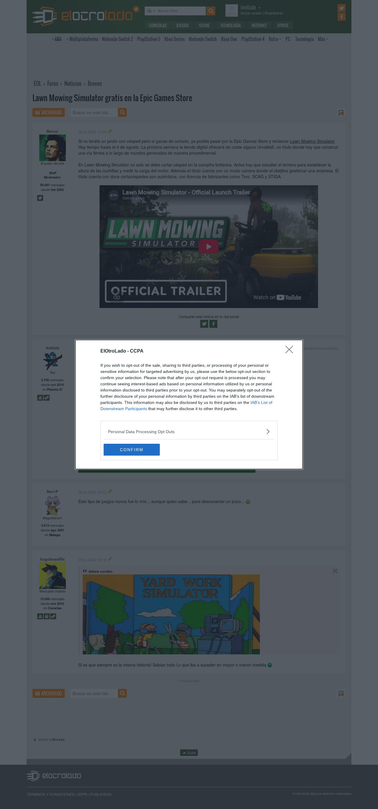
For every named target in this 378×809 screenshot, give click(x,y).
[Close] (291, 351)
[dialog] (189, 404)
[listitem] (189, 431)
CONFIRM (132, 449)
